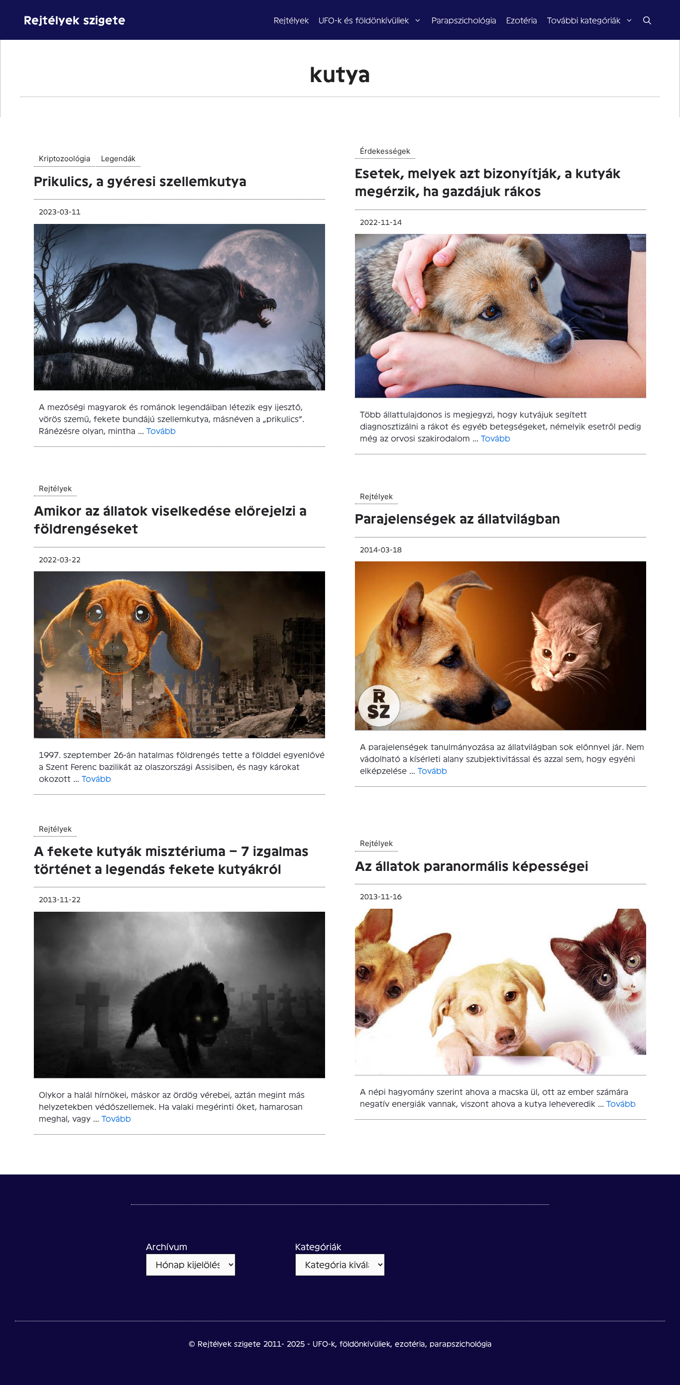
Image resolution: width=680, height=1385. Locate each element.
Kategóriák (318, 1246)
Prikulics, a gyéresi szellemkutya (140, 180)
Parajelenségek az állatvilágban (457, 518)
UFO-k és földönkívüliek (364, 19)
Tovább (161, 430)
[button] (647, 20)
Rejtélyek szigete (74, 19)
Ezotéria (521, 19)
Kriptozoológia (64, 158)
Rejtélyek (291, 19)
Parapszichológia (464, 19)
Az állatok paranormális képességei (471, 865)
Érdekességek (385, 151)
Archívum (166, 1246)
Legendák (118, 158)
